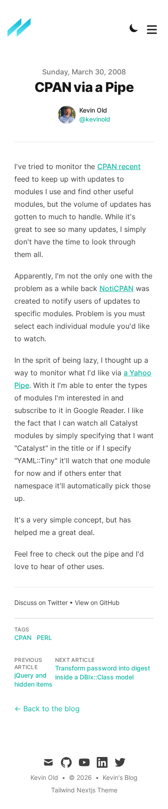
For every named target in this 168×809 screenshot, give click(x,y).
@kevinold (94, 119)
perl (44, 637)
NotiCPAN (116, 288)
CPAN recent (119, 166)
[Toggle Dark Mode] (134, 28)
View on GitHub (97, 602)
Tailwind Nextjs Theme (84, 790)
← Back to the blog (47, 708)
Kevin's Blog (120, 777)
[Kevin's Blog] (22, 28)
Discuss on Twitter (41, 602)
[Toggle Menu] (152, 28)
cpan (22, 637)
